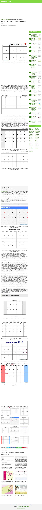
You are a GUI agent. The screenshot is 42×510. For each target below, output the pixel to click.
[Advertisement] (21, 11)
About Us (22, 504)
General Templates (4, 25)
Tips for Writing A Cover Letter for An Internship (34, 35)
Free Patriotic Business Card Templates (33, 117)
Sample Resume (26, 506)
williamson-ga (6, 1)
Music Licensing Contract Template (34, 73)
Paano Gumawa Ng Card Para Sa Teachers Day (10, 495)
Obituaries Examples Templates (20, 467)
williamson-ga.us (4, 191)
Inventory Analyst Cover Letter (33, 51)
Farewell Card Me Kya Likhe (20, 495)
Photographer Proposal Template (33, 82)
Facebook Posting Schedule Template (34, 39)
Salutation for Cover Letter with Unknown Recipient (10, 467)
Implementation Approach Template (21, 481)
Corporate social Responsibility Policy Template (34, 95)
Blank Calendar (5, 450)
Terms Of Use (18, 504)
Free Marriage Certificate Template (34, 77)
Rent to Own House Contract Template (34, 100)
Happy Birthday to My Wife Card (7, 481)
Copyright (14, 504)
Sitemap (11, 504)
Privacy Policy (30, 504)
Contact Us (25, 504)
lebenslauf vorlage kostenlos (21, 508)
